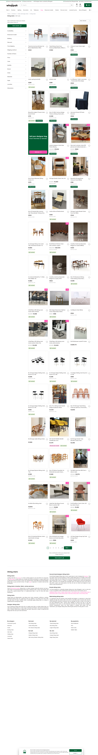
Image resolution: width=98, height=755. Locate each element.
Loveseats (9, 636)
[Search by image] (71, 5)
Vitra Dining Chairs (84, 593)
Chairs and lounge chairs (23, 13)
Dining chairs (33, 13)
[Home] (12, 5)
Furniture (14, 13)
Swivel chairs (10, 638)
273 (62, 548)
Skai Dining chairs (53, 625)
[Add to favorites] (47, 46)
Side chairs (9, 632)
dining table (11, 579)
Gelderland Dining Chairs (55, 592)
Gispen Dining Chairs (66, 592)
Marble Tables (74, 629)
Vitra (72, 625)
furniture (86, 576)
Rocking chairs (10, 629)
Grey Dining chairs (54, 633)
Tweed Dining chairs (54, 623)
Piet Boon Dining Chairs (74, 593)
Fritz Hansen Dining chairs (34, 627)
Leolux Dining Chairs (63, 593)
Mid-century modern (15, 588)
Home (8, 13)
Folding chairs (10, 634)
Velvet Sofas (73, 627)
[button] (72, 1)
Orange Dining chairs (54, 635)
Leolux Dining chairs (33, 625)
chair (30, 581)
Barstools (9, 625)
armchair (19, 577)
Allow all (75, 750)
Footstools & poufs (11, 623)
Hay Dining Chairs (76, 592)
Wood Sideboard (74, 623)
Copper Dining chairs (54, 627)
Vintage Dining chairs (33, 633)
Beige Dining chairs (54, 637)
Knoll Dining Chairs (54, 593)
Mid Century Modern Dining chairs (36, 637)
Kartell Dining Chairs (85, 592)
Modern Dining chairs (33, 635)
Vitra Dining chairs (32, 623)
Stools (8, 627)
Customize (75, 753)
